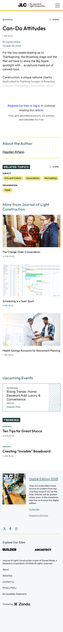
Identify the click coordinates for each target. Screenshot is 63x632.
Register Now (14, 406)
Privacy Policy (9, 587)
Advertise (7, 575)
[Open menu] (57, 5)
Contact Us (8, 581)
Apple (7, 190)
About (6, 569)
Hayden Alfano (13, 41)
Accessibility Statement (15, 594)
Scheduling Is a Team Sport (18, 301)
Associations (32, 178)
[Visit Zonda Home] (17, 604)
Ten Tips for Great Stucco (22, 431)
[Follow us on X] (4, 529)
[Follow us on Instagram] (16, 529)
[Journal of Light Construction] (31, 5)
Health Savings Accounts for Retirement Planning (31, 350)
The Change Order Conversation (21, 252)
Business (8, 20)
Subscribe (34, 509)
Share (55, 19)
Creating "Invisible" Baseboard (27, 451)
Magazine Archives (38, 515)
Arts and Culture (13, 178)
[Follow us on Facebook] (10, 529)
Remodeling (51, 178)
